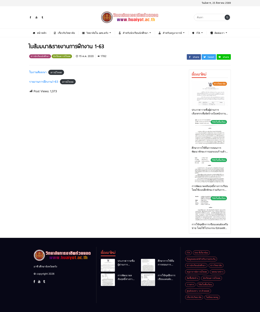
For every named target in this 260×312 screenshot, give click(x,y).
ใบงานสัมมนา (38, 72)
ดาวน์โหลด (56, 72)
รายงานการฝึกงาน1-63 (43, 81)
